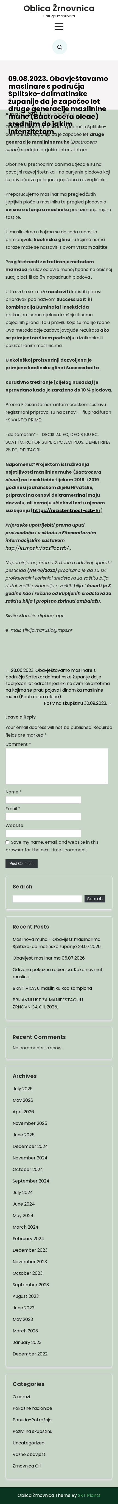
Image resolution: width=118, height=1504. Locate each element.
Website (14, 825)
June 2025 (24, 1135)
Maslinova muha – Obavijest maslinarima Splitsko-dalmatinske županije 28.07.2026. (57, 943)
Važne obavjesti (29, 1454)
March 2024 (25, 1227)
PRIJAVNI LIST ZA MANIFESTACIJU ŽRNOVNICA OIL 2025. (48, 1003)
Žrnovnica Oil (27, 1466)
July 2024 (23, 1192)
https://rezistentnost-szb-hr (66, 510)
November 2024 (30, 1158)
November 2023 (30, 1262)
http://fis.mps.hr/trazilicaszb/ (37, 548)
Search (22, 886)
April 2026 (23, 1112)
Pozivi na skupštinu (32, 1431)
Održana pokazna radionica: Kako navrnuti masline (58, 973)
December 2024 (30, 1146)
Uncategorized (28, 1443)
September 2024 (31, 1181)
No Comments (59, 114)
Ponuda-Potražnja (32, 1420)
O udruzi (21, 1397)
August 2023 (26, 1296)
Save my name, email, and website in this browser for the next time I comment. (52, 846)
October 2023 (28, 1273)
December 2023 (30, 1250)
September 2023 (31, 1285)
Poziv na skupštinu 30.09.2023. (78, 703)
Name (13, 792)
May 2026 (23, 1100)
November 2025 (30, 1123)
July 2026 (23, 1089)
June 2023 (23, 1308)
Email (12, 809)
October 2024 (28, 1169)
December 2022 (30, 1354)
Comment (18, 744)
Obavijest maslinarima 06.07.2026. (49, 958)
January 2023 (27, 1342)
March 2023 (25, 1331)
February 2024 (28, 1238)
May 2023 (23, 1319)
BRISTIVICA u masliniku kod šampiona (52, 988)
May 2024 (23, 1215)
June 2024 (24, 1204)
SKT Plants (89, 1495)
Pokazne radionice (32, 1408)
